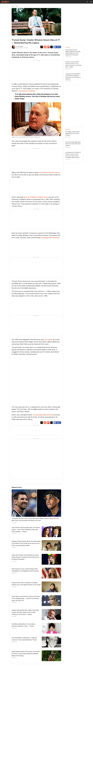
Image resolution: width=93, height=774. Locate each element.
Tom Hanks (48, 339)
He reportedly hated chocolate (43, 415)
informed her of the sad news (48, 172)
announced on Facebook (26, 91)
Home (13, 6)
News (16, 6)
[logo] (5, 2)
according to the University (50, 237)
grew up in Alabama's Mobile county (36, 197)
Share (58, 47)
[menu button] (91, 2)
